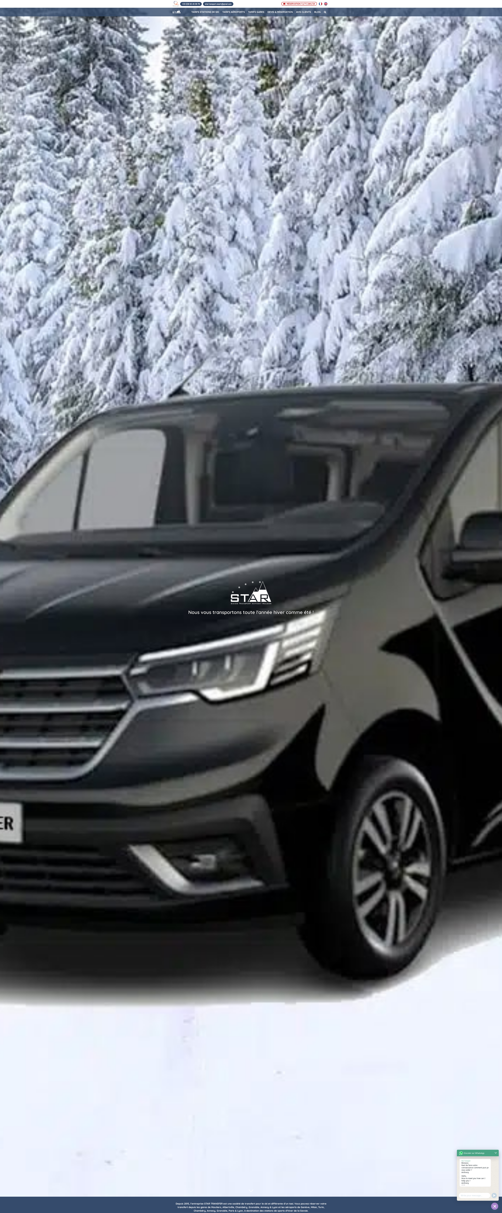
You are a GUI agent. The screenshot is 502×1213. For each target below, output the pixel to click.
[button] (325, 12)
